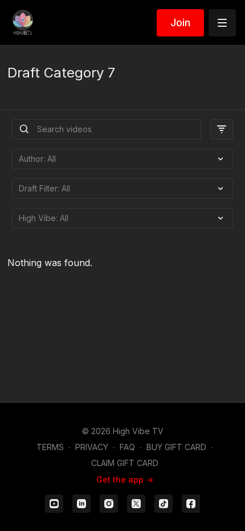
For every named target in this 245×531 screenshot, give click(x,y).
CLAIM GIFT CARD (124, 463)
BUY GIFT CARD (176, 447)
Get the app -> (124, 479)
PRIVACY (91, 447)
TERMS (50, 447)
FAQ (127, 447)
